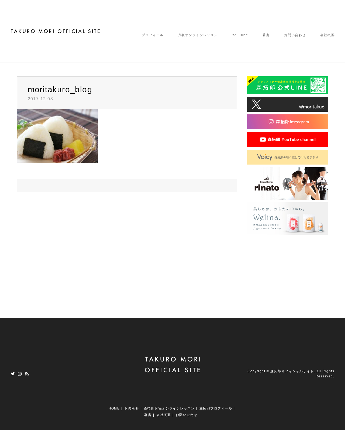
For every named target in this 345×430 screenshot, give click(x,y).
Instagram (20, 374)
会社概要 (327, 35)
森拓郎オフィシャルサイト (292, 371)
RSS (27, 374)
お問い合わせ (295, 35)
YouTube (240, 35)
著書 (266, 35)
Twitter (13, 374)
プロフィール (153, 35)
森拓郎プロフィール (215, 408)
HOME (114, 408)
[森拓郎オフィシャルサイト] (56, 31)
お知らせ (132, 408)
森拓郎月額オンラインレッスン (169, 408)
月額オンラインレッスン (198, 35)
